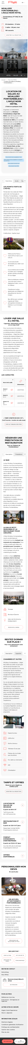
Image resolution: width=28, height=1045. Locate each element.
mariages (17, 150)
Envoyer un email (7, 960)
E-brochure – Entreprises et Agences (10, 1000)
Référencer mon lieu (8, 997)
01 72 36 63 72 (20, 955)
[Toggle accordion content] (22, 805)
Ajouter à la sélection (13, 35)
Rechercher (7, 1041)
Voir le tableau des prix (14, 424)
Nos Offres (5, 974)
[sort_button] (12, 379)
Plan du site (5, 1032)
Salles (15, 75)
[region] (13, 39)
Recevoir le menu (13, 627)
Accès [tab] (16, 181)
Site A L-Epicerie (6, 1013)
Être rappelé (20, 960)
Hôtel (8, 75)
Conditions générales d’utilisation (12, 1024)
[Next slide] (24, 75)
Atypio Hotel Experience (9, 1010)
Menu (3, 3)
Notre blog (5, 972)
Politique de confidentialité (10, 1027)
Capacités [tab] (18, 653)
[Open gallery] (12, 389)
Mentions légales (7, 1022)
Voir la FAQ (7, 955)
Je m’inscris (13, 984)
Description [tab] (9, 454)
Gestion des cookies (8, 1029)
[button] (1, 57)
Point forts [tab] (9, 181)
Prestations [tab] (18, 454)
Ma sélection (21, 1041)
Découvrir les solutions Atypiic (13, 941)
